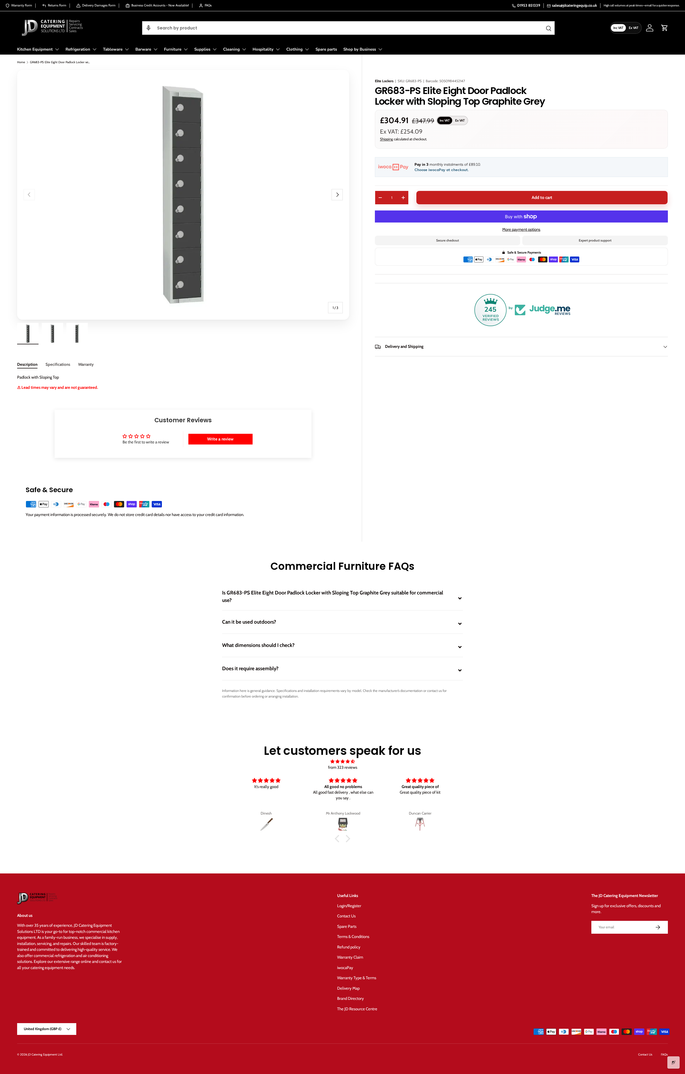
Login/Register (349, 905)
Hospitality (263, 49)
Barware (143, 49)
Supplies (202, 49)
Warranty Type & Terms (356, 977)
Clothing (294, 49)
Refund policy (348, 947)
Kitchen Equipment (35, 49)
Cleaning (231, 49)
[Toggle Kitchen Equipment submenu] (57, 49)
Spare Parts (346, 926)
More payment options (521, 229)
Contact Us (346, 916)
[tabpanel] (183, 382)
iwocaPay (345, 967)
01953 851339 (528, 5)
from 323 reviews (342, 767)
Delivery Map (348, 988)
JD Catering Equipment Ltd (45, 1054)
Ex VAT (633, 28)
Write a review (220, 439)
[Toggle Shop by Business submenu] (380, 49)
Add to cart (542, 197)
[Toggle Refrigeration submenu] (94, 49)
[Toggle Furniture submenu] (185, 49)
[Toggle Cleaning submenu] (244, 49)
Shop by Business (359, 49)
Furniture (172, 49)
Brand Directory (350, 998)
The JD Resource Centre (357, 1009)
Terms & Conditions (353, 936)
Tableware (113, 49)
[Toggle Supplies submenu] (214, 49)
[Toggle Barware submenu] (155, 49)
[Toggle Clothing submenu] (307, 49)
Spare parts (326, 49)
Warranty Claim (350, 957)
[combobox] (348, 28)
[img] (342, 762)
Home (21, 62)
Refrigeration (78, 49)
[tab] (27, 364)
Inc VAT (618, 28)
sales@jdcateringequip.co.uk (574, 5)
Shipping (386, 139)
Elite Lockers (384, 81)
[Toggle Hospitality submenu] (278, 49)
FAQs (664, 1054)
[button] (148, 28)
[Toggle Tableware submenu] (127, 49)
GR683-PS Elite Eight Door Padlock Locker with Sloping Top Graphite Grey (60, 62)
